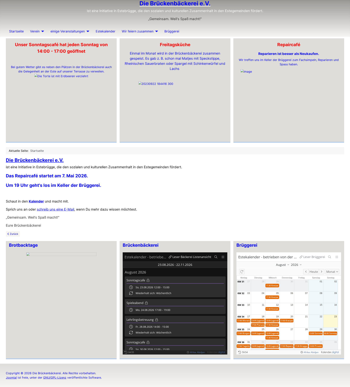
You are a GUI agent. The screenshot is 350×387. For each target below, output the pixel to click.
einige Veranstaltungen (67, 31)
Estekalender (105, 31)
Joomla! (11, 377)
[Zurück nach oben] (343, 380)
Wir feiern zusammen (137, 31)
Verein (35, 31)
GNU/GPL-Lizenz (54, 377)
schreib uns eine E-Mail (55, 209)
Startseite (16, 31)
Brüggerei (171, 31)
